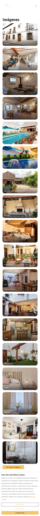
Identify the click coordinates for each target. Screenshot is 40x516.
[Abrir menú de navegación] (36, 6)
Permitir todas (20, 513)
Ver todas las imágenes (13, 467)
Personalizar (20, 504)
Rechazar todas (20, 509)
